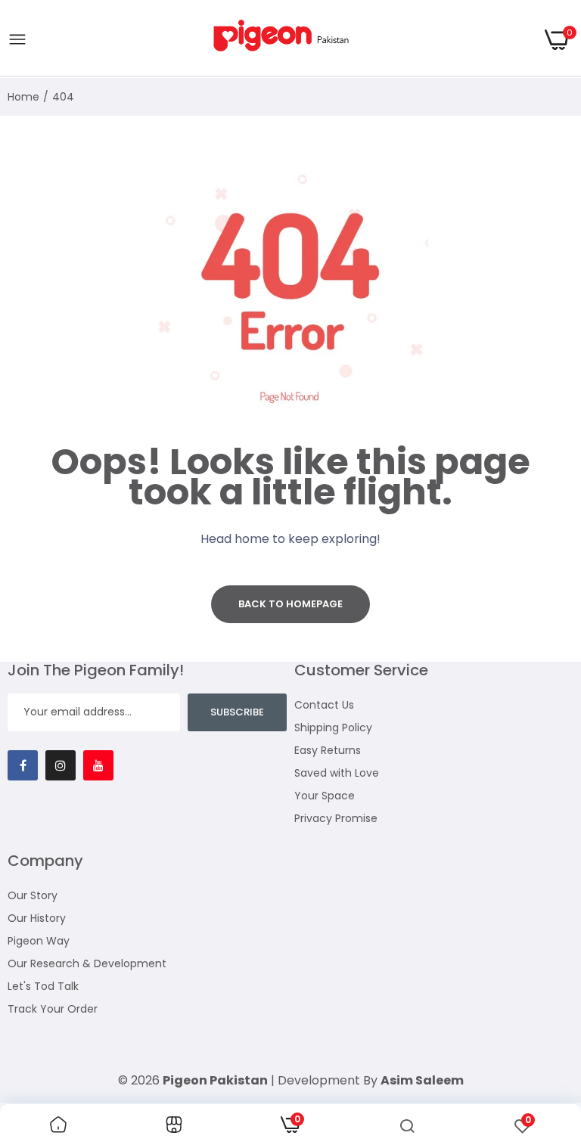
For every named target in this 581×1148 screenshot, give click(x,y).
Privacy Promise (335, 818)
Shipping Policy (333, 727)
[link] (58, 1126)
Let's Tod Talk (43, 986)
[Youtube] (98, 765)
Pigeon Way (39, 940)
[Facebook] (23, 765)
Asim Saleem (422, 1080)
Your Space (324, 795)
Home (23, 96)
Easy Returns (327, 750)
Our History (37, 918)
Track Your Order (53, 1008)
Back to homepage (290, 604)
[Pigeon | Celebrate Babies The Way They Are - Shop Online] (286, 39)
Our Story (32, 895)
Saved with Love (336, 772)
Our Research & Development (87, 963)
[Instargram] (60, 765)
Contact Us (324, 704)
